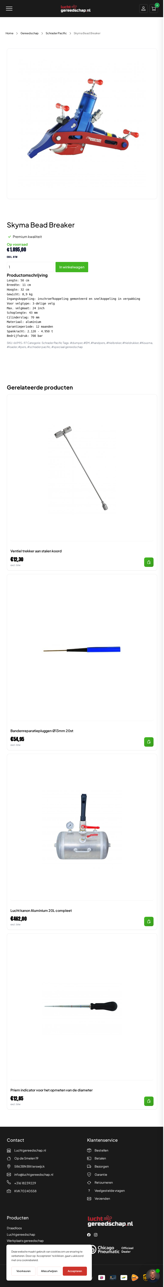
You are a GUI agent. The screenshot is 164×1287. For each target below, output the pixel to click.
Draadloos (14, 1228)
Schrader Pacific (56, 33)
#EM (86, 343)
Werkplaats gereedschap (25, 1240)
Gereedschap (29, 33)
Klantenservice (102, 1140)
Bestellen (101, 1150)
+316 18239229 (25, 1183)
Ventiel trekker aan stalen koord (36, 551)
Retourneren (104, 1182)
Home (9, 33)
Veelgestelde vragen (110, 1190)
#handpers (98, 343)
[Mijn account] (143, 8)
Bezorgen (102, 1166)
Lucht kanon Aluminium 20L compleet (41, 910)
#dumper (76, 343)
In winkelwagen (71, 267)
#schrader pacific (38, 347)
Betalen (100, 1158)
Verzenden (102, 1198)
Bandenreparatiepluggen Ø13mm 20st (41, 730)
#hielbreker (113, 343)
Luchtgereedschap (21, 1234)
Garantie (101, 1174)
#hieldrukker (130, 343)
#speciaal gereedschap (67, 347)
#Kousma (146, 343)
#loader (12, 347)
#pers (22, 347)
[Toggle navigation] (9, 8)
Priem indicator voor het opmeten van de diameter (51, 1090)
